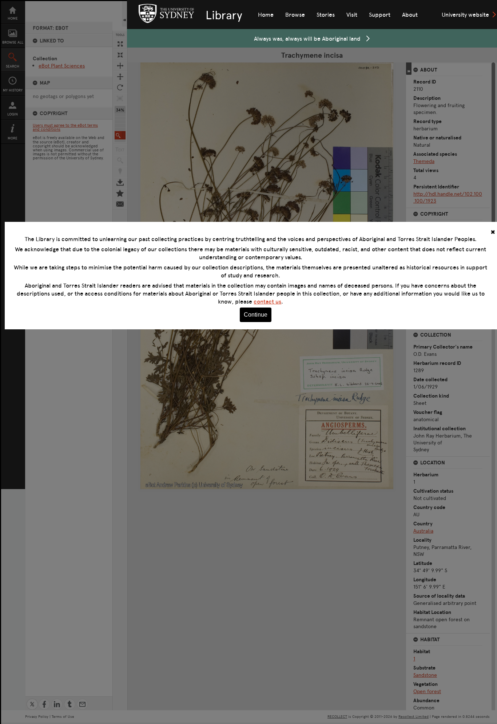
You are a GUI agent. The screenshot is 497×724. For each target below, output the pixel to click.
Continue (255, 315)
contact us (267, 301)
